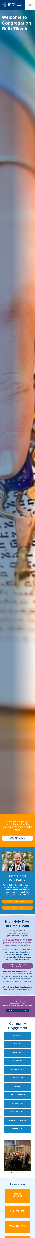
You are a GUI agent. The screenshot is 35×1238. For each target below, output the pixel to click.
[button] (30, 4)
